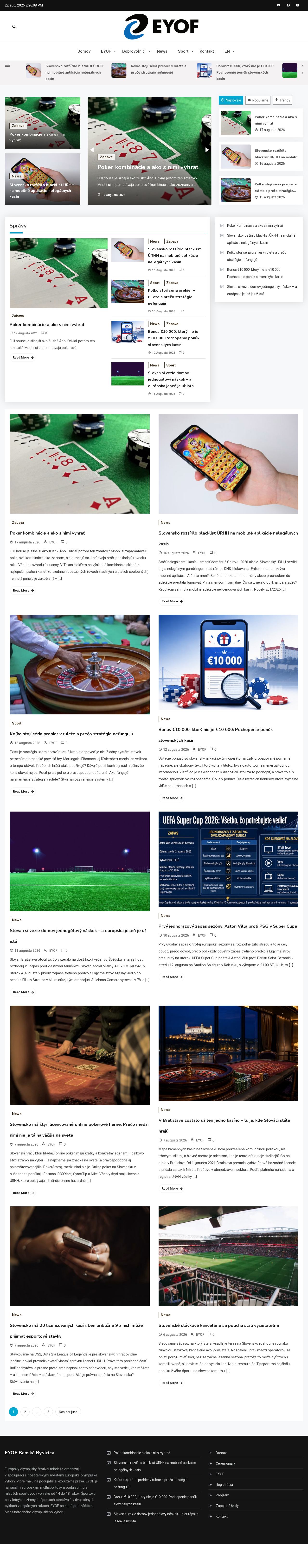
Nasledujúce (68, 1412)
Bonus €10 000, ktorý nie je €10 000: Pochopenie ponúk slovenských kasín (220, 72)
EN (227, 51)
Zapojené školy (227, 1506)
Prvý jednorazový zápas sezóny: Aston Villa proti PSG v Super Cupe (228, 926)
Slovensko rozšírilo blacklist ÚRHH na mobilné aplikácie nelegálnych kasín (49, 72)
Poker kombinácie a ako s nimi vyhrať (147, 167)
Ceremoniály (225, 1463)
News (162, 51)
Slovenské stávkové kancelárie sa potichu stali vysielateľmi (219, 1325)
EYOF (106, 51)
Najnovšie (233, 100)
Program (222, 1495)
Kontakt (207, 51)
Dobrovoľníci (134, 51)
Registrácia (224, 1485)
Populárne (260, 100)
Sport (183, 51)
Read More (21, 357)
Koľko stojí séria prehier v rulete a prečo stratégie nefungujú (276, 188)
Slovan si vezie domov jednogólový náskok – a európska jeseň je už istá (171, 379)
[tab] (231, 100)
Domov (83, 51)
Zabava (18, 126)
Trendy (285, 100)
